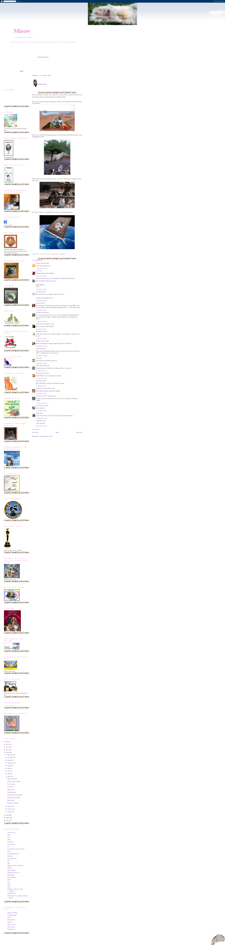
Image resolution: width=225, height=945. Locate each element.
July (9, 768)
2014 (7, 741)
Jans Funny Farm (41, 405)
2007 (7, 820)
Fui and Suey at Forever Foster (16, 849)
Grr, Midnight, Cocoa (13, 853)
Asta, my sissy (11, 832)
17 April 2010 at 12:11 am (41, 370)
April (9, 776)
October (10, 760)
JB (8, 861)
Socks (9, 886)
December (11, 755)
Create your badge (8, 225)
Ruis (8, 882)
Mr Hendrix (10, 875)
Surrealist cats (11, 929)
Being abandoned (12, 779)
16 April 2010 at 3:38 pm (41, 310)
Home (57, 432)
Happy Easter (11, 800)
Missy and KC (11, 870)
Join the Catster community (10, 705)
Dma (37, 358)
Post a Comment (35, 429)
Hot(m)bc (10, 856)
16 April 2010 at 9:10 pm (41, 338)
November (11, 757)
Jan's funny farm (12, 858)
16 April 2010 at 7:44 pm (41, 329)
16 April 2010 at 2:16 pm (41, 276)
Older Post (79, 432)
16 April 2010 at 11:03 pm (41, 355)
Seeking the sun (11, 792)
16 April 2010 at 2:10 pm (41, 268)
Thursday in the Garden (13, 781)
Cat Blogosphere (12, 915)
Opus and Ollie (11, 877)
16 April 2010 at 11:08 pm (41, 363)
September (11, 763)
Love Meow (39, 291)
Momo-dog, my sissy (13, 872)
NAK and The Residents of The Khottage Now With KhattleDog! (54, 278)
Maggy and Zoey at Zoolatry (15, 865)
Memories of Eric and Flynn (44, 388)
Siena (57, 95)
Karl (8, 863)
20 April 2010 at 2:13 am (41, 425)
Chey (8, 835)
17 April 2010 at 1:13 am (41, 378)
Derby (9, 839)
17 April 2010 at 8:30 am (41, 393)
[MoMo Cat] (5, 223)
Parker (9, 879)
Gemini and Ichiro (41, 263)
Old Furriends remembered (14, 795)
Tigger (38, 413)
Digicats (9, 922)
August (10, 765)
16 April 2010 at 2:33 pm (41, 289)
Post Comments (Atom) (46, 436)
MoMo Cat (6, 220)
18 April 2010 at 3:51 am (41, 410)
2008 (7, 818)
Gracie (9, 851)
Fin (39, 103)
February (10, 809)
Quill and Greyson (41, 373)
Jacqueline (39, 303)
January (10, 812)
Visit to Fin (42, 84)
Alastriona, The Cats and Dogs (44, 396)
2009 (7, 815)
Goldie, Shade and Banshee (43, 324)
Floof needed (11, 784)
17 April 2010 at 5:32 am (41, 386)
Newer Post (35, 432)
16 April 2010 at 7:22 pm (41, 321)
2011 (7, 750)
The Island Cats (40, 331)
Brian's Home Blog (41, 365)
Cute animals (11, 920)
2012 (7, 747)
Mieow (22, 30)
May (9, 773)
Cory (37, 271)
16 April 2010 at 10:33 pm (41, 346)
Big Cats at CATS (12, 912)
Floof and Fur (11, 927)
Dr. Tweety (10, 842)
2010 (7, 752)
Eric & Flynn (11, 844)
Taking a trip (10, 789)
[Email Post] (65, 254)
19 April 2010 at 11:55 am (41, 418)
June (9, 771)
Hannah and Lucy (41, 341)
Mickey (9, 868)
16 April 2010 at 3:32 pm (41, 300)
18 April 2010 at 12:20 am (41, 403)
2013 (7, 744)
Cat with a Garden (41, 312)
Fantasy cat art (11, 924)
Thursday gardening (12, 803)
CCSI (8, 917)
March (10, 806)
